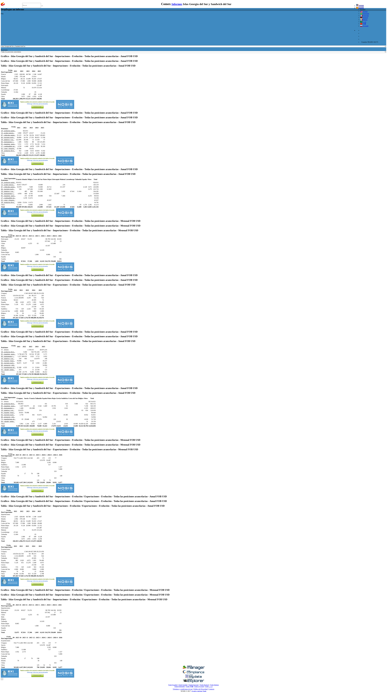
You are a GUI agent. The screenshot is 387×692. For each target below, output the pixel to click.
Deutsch (365, 18)
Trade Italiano (214, 685)
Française (365, 16)
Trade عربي (209, 686)
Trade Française (193, 685)
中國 (364, 24)
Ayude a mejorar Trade (199, 691)
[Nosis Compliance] (193, 673)
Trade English (182, 685)
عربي (364, 22)
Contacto (211, 689)
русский (365, 26)
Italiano (364, 20)
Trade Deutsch (204, 685)
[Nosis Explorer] (193, 682)
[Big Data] (193, 678)
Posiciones (4, 50)
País (2, 14)
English (365, 11)
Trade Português (179, 686)
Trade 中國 (189, 686)
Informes (177, 4)
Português (365, 14)
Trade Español (172, 685)
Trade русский (199, 686)
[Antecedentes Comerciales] (193, 669)
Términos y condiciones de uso (182, 689)
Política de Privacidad (201, 689)
